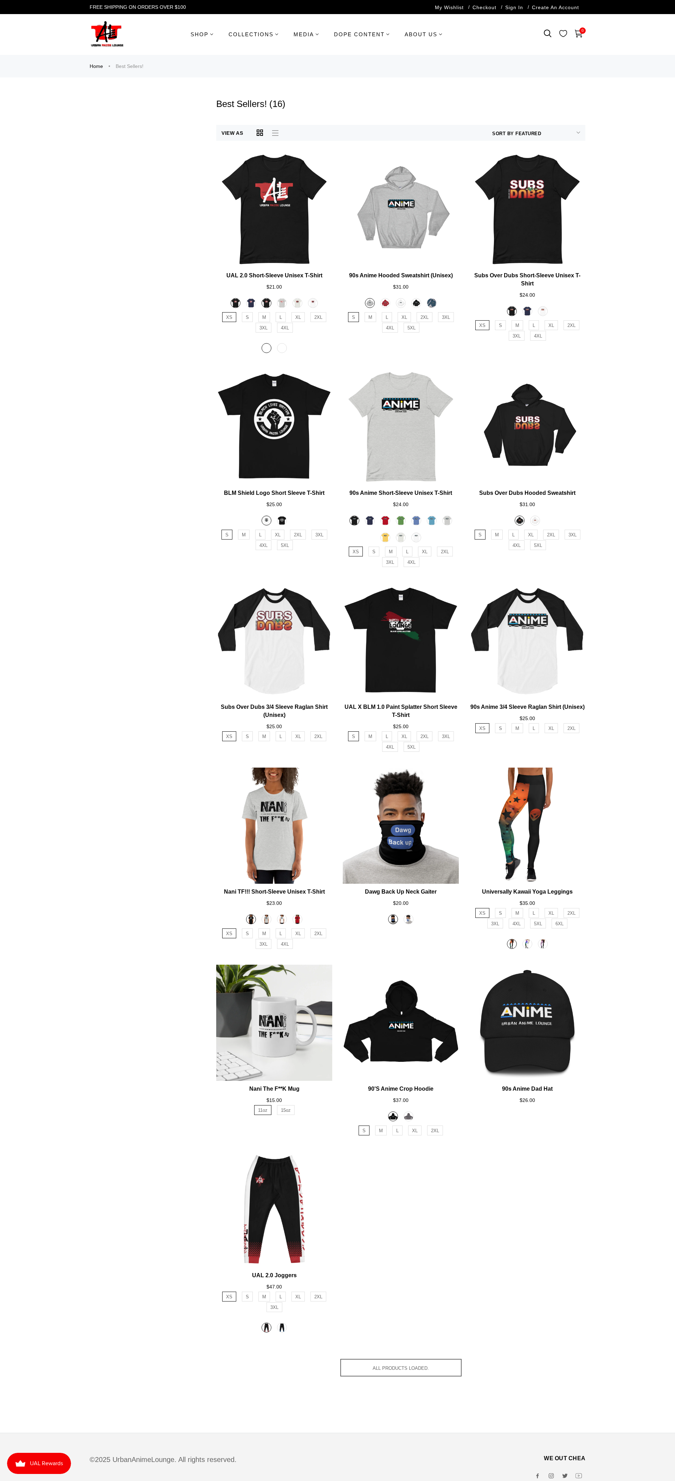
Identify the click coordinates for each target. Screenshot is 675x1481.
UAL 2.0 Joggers (274, 1275)
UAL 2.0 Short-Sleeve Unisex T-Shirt (274, 275)
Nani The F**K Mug (274, 1089)
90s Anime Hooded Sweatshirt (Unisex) (401, 275)
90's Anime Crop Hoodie (400, 1089)
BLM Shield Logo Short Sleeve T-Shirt (274, 493)
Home (96, 66)
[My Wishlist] (563, 34)
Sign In (514, 7)
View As (232, 133)
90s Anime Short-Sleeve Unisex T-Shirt (400, 493)
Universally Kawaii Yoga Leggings (527, 892)
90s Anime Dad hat (527, 1089)
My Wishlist (449, 7)
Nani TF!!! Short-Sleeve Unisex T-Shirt (274, 892)
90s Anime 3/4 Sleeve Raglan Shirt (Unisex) (527, 707)
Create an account (555, 7)
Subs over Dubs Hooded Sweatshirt (527, 493)
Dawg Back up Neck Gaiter (401, 892)
